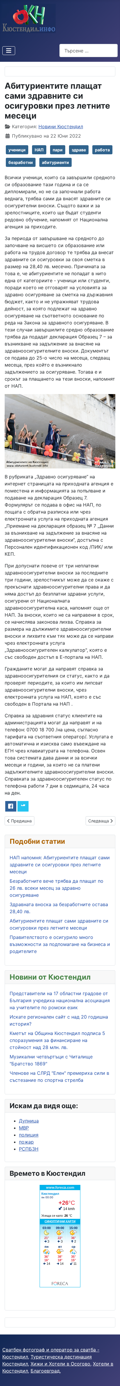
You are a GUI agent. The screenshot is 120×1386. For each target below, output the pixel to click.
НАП (39, 149)
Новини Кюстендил (60, 126)
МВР (24, 1128)
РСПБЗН (28, 1149)
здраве (79, 149)
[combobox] (88, 50)
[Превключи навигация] (8, 50)
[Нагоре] (109, 1375)
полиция (28, 1135)
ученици (17, 149)
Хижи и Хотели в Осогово (60, 1364)
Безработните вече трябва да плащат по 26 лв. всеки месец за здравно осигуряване (56, 888)
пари (58, 149)
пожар (26, 1142)
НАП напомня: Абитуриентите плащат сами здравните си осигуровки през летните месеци (60, 865)
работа (102, 149)
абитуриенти (55, 162)
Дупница (29, 1121)
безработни (20, 162)
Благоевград (45, 1371)
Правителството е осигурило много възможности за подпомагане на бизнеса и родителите (60, 944)
